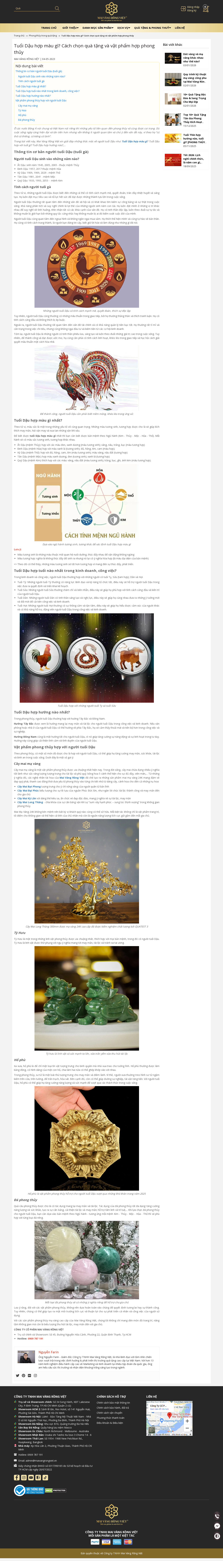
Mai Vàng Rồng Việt (72, 777)
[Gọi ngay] (217, 1516)
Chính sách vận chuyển (109, 1412)
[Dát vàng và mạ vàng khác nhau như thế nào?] (173, 58)
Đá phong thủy (26, 119)
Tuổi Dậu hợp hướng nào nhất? (33, 95)
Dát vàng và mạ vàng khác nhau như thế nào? (193, 57)
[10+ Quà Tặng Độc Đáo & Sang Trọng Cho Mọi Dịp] (173, 98)
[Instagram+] (24, 1477)
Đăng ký (191, 10)
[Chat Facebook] (217, 1526)
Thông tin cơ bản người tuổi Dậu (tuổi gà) (39, 71)
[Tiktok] (45, 1477)
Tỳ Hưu (22, 110)
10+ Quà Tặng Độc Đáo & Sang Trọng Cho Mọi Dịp (194, 98)
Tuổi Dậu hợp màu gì (134, 141)
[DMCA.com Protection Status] (55, 1490)
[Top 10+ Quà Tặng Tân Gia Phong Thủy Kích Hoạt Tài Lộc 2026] (173, 119)
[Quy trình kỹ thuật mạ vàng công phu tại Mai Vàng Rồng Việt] (173, 79)
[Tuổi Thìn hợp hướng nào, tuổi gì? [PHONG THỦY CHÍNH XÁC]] (173, 138)
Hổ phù (22, 115)
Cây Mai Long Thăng (30, 802)
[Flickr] (29, 1376)
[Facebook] (17, 1477)
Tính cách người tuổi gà (31, 81)
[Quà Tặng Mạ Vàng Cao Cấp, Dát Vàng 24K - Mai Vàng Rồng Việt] (111, 11)
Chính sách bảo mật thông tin (113, 1402)
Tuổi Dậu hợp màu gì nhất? (31, 86)
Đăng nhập (193, 7)
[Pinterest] (23, 1376)
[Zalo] (38, 1477)
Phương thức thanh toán (110, 1417)
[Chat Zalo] (217, 1536)
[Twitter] (17, 1376)
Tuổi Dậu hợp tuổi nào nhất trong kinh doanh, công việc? (47, 91)
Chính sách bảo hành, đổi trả (113, 1407)
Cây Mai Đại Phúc (28, 790)
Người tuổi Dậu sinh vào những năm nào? (41, 76)
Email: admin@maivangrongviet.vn (37, 1460)
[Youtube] (31, 1477)
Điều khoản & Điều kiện (110, 1422)
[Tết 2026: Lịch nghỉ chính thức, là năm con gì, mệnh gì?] (173, 160)
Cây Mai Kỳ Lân (26, 798)
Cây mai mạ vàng (28, 105)
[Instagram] (35, 1376)
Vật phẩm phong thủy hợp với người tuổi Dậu (41, 100)
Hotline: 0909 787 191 (30, 1454)
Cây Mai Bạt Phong (29, 786)
